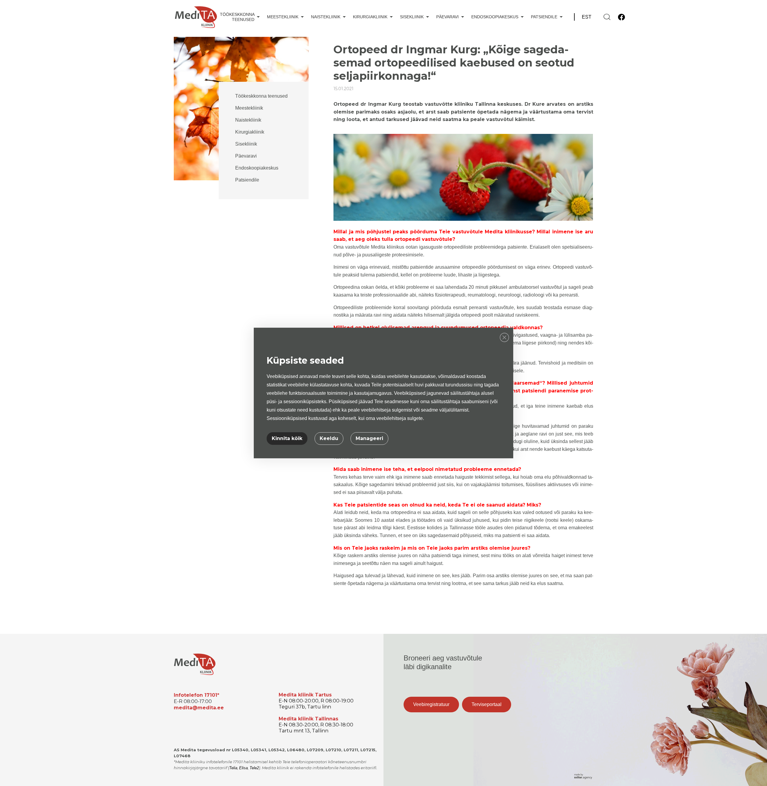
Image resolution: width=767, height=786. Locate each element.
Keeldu (329, 438)
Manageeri (369, 438)
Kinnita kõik (287, 438)
